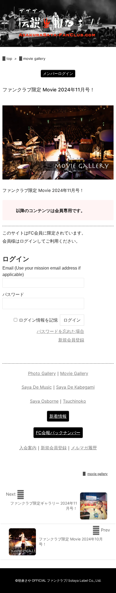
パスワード (13, 294)
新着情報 (58, 416)
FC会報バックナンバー (58, 432)
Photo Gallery (42, 373)
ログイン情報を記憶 (38, 320)
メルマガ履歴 (84, 447)
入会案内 (27, 447)
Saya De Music (37, 387)
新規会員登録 (71, 340)
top (9, 58)
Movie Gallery (74, 373)
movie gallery (34, 58)
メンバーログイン (58, 73)
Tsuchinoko (74, 401)
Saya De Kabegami (75, 387)
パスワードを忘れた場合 (60, 331)
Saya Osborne (44, 401)
